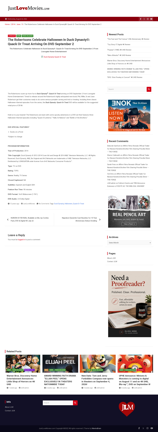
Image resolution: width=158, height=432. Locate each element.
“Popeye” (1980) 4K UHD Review (119, 50)
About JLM (111, 258)
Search (149, 89)
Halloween (68, 204)
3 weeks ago (88, 388)
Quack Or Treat (78, 204)
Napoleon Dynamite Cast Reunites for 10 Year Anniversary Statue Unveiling (79, 219)
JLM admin (111, 183)
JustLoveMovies (29, 204)
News (19, 36)
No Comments (44, 204)
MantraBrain (96, 428)
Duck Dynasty (59, 204)
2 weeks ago (50, 388)
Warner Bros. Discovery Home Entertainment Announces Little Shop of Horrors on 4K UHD (22, 380)
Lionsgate (11, 36)
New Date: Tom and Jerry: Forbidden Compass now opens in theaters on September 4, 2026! (97, 380)
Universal (140, 370)
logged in (21, 240)
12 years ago (14, 204)
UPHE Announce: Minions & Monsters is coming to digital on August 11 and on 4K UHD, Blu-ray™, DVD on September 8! (134, 380)
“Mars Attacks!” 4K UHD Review (119, 55)
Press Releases (27, 36)
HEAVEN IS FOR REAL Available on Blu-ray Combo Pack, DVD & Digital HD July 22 (30, 219)
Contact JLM (112, 261)
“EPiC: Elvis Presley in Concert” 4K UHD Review (124, 77)
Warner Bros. (29, 370)
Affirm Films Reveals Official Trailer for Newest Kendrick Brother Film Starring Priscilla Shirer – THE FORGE (128, 149)
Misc (46, 370)
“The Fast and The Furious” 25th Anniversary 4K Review (128, 39)
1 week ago (13, 388)
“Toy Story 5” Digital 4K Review (118, 44)
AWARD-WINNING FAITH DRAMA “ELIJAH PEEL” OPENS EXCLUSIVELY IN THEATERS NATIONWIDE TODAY (60, 380)
